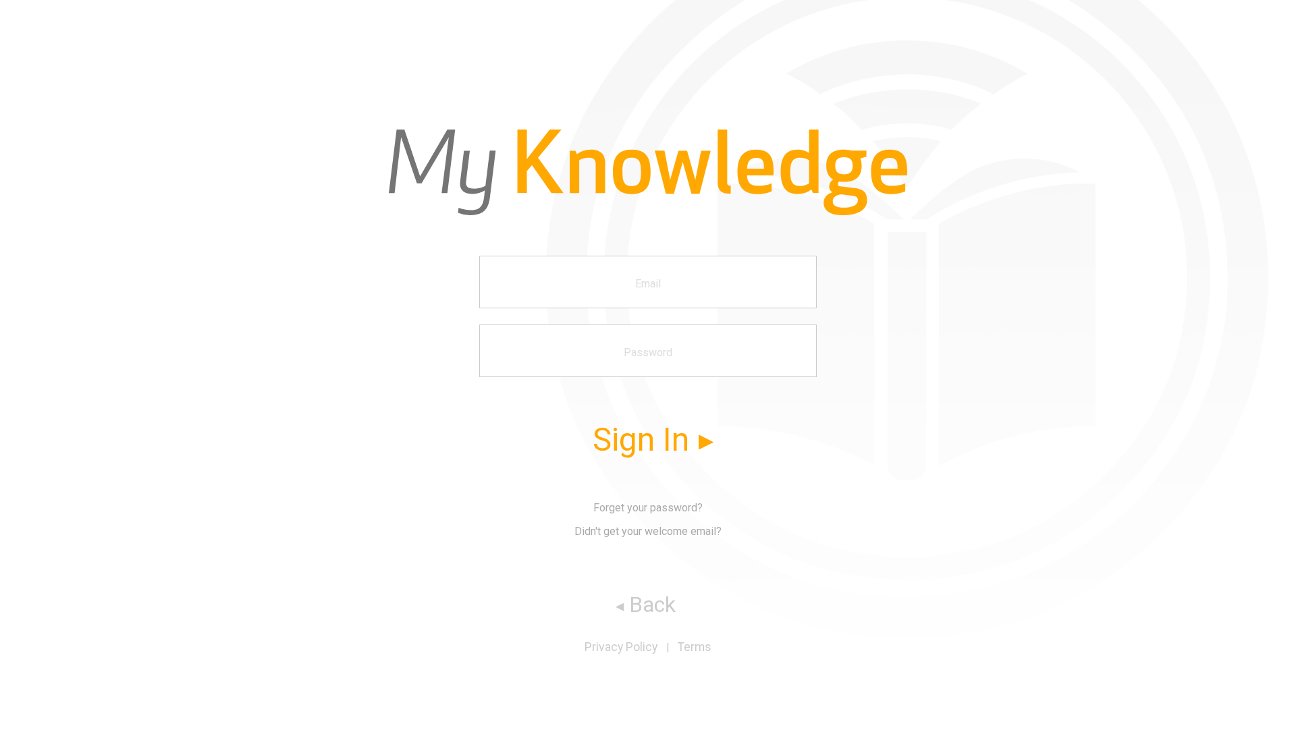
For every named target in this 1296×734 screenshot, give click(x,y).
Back (652, 604)
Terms (694, 647)
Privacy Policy (621, 647)
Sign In (641, 439)
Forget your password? (648, 508)
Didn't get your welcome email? (648, 532)
